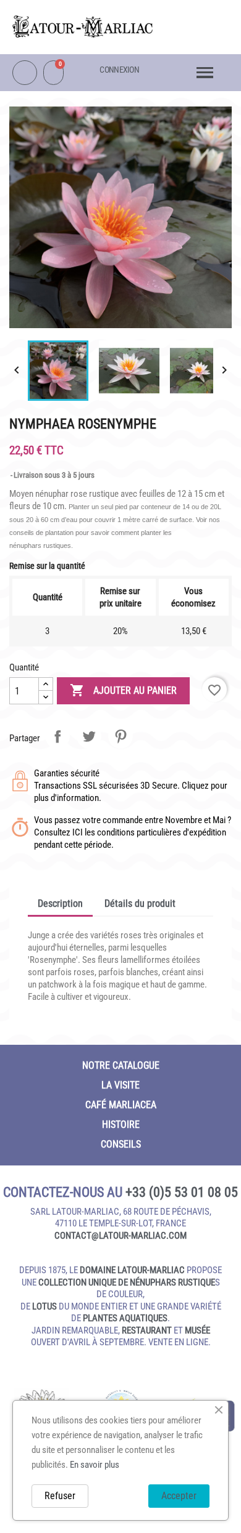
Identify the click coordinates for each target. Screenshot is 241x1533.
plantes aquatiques (125, 1318)
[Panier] (53, 72)
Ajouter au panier (123, 690)
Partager (57, 736)
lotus (44, 1306)
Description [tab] (60, 903)
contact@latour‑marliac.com (120, 1235)
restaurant (147, 1330)
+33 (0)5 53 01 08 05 (181, 1192)
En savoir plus (94, 1464)
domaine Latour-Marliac (132, 1270)
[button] (198, 22)
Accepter (179, 1496)
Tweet (89, 736)
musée (197, 1330)
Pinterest (120, 736)
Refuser (59, 1496)
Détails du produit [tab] (139, 903)
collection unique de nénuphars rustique (126, 1282)
